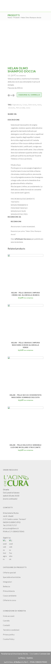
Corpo (24, 105)
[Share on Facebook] (18, 114)
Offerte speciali (9, 572)
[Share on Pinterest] (26, 114)
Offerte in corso (9, 600)
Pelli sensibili (20, 108)
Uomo (28, 108)
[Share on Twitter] (21, 114)
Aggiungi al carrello (29, 95)
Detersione (32, 105)
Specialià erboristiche (12, 577)
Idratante (11, 108)
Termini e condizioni (11, 630)
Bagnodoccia (16, 105)
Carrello (6, 620)
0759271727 (11, 525)
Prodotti (16, 17)
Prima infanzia (9, 591)
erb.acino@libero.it (11, 528)
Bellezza (6, 586)
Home (10, 17)
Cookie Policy (8, 639)
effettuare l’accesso (23, 239)
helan (39, 105)
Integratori (7, 582)
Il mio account (8, 616)
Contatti (6, 625)
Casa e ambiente (9, 595)
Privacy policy (8, 634)
